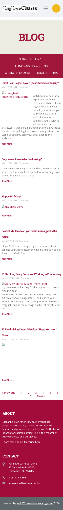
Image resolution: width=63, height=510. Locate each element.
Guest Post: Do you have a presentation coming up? (30, 83)
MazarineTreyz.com (15, 445)
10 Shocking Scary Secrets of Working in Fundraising (31, 274)
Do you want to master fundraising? (22, 159)
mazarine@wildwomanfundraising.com (33, 483)
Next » (41, 396)
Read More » (8, 143)
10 (29, 396)
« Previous (8, 393)
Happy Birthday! (11, 196)
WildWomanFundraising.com (35, 503)
